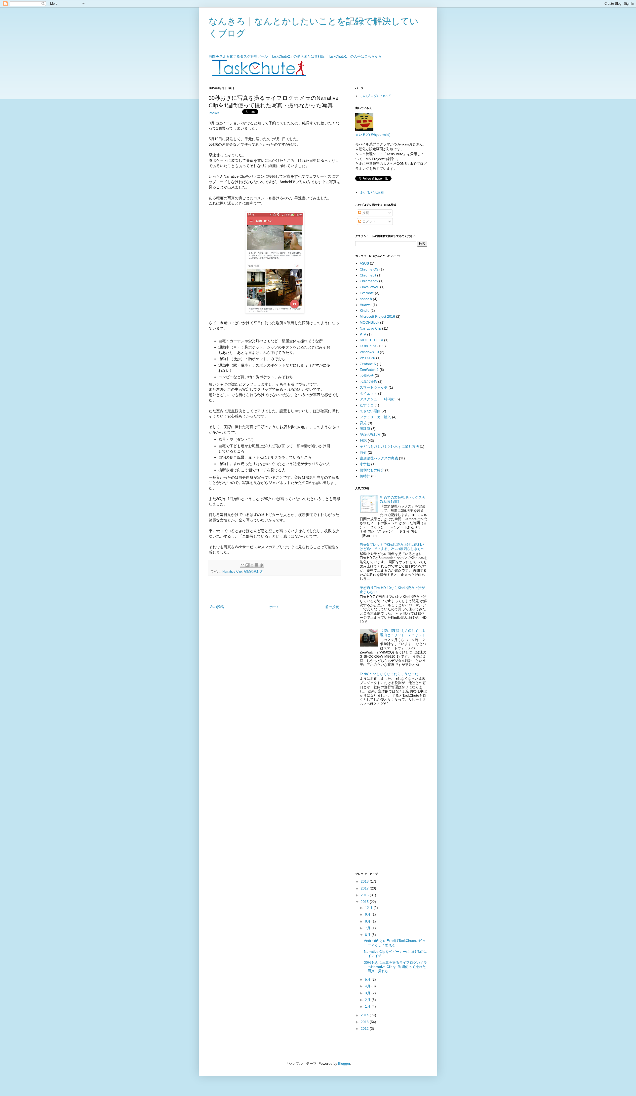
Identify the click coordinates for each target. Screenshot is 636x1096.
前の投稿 (332, 607)
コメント (368, 221)
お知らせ (367, 375)
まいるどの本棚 (372, 193)
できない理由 (370, 411)
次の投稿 (217, 607)
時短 (363, 452)
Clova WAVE (369, 287)
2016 (365, 895)
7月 (368, 928)
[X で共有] (251, 565)
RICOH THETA (371, 340)
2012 (365, 1028)
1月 (368, 1006)
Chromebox (369, 281)
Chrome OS (369, 269)
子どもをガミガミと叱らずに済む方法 (389, 446)
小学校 (365, 464)
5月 (368, 979)
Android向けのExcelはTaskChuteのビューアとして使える (395, 943)
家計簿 (365, 429)
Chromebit (368, 275)
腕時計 (365, 476)
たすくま (367, 405)
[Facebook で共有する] (256, 565)
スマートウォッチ (374, 387)
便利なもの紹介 (372, 470)
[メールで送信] (242, 565)
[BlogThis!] (247, 565)
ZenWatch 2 (369, 370)
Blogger (344, 1063)
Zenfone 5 (368, 364)
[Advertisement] (274, 590)
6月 (368, 935)
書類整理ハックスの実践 (379, 458)
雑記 (363, 441)
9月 (368, 914)
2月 (368, 1000)
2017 (365, 888)
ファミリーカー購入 (375, 417)
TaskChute (368, 346)
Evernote (367, 293)
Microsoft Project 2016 (377, 316)
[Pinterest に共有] (261, 565)
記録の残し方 (253, 571)
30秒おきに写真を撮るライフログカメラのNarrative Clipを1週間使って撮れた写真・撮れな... (395, 966)
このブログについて (375, 96)
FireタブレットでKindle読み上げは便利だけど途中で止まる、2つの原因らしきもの (392, 547)
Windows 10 (369, 352)
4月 (368, 986)
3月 (368, 993)
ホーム (274, 607)
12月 (369, 908)
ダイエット (368, 393)
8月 (368, 921)
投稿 (365, 213)
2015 (365, 902)
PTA (363, 334)
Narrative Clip (232, 571)
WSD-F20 (367, 358)
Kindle (364, 310)
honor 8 (366, 299)
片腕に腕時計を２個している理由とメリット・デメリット (402, 633)
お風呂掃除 (368, 381)
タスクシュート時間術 (377, 399)
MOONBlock (369, 322)
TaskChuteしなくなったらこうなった (389, 674)
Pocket (214, 113)
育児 (363, 423)
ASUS (364, 263)
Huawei (365, 305)
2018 (365, 881)
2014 (365, 1015)
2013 (365, 1022)
